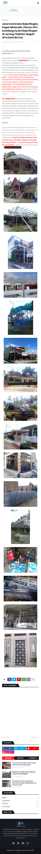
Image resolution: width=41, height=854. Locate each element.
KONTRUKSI (20, 801)
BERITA (20, 798)
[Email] (28, 679)
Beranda (5, 20)
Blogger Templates (21, 850)
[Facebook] (9, 679)
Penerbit (20, 804)
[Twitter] (14, 679)
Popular (8, 758)
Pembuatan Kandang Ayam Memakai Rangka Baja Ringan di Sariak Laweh (24, 783)
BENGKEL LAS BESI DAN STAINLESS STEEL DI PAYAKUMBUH (23, 773)
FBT (33, 850)
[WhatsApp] (24, 679)
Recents (20, 758)
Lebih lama (34, 737)
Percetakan (20, 807)
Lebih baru (6, 737)
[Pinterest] (19, 679)
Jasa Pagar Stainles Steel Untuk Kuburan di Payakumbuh (24, 764)
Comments (33, 758)
